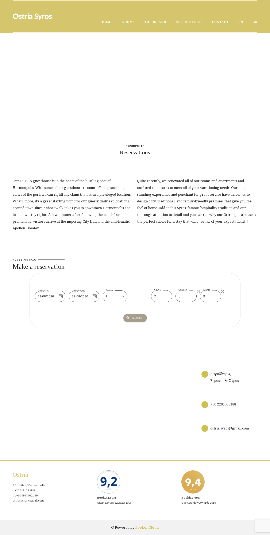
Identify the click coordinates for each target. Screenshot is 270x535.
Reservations (189, 22)
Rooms (128, 22)
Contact (220, 22)
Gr (254, 22)
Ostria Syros (32, 16)
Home (107, 22)
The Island (155, 22)
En (240, 22)
